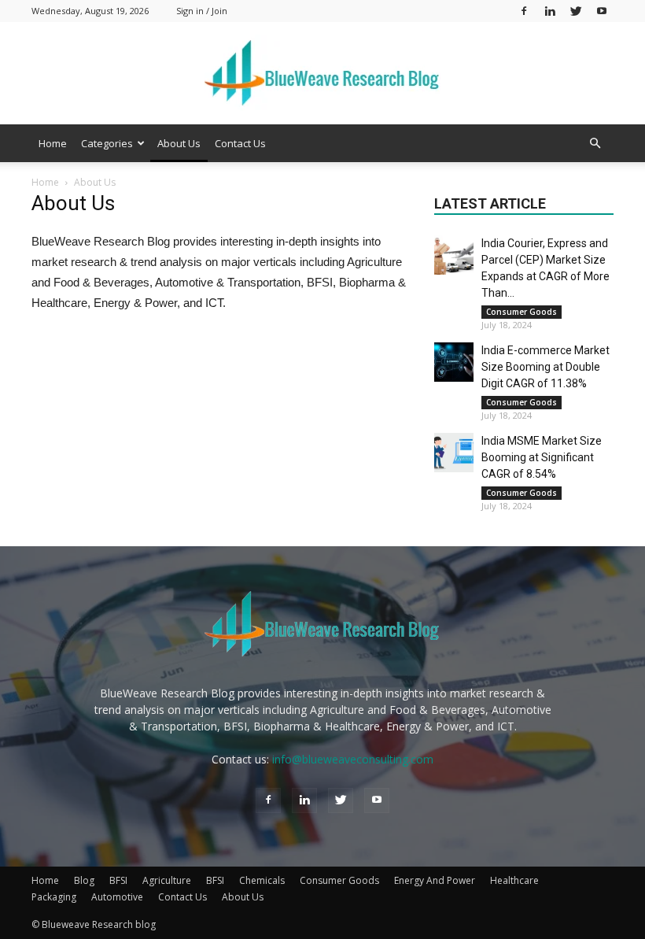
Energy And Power (434, 880)
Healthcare (514, 880)
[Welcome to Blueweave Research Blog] (322, 74)
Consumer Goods (521, 311)
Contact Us (240, 143)
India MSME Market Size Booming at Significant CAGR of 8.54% (541, 457)
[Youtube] (602, 10)
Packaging (53, 897)
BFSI (118, 880)
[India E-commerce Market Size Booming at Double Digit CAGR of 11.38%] (454, 362)
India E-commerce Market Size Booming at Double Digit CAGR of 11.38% (545, 367)
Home (53, 143)
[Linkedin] (550, 10)
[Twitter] (576, 10)
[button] (595, 143)
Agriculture (166, 880)
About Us (179, 143)
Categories (107, 143)
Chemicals (262, 880)
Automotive (117, 897)
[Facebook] (524, 10)
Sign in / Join (201, 11)
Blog (84, 880)
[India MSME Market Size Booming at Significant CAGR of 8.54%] (454, 452)
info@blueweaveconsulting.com (352, 759)
